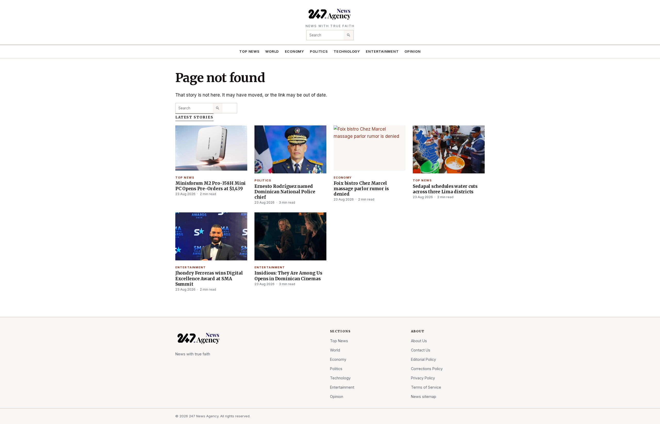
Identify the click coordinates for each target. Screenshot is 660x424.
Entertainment (382, 51)
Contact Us (420, 350)
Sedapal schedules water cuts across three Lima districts (445, 189)
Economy (294, 51)
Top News (249, 51)
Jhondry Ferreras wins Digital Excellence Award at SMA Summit (209, 278)
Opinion (413, 51)
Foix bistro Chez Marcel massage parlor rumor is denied (361, 188)
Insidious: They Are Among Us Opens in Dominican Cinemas (288, 275)
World (272, 51)
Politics (319, 51)
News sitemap (423, 396)
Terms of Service (426, 387)
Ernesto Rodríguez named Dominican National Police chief (284, 191)
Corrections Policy (427, 368)
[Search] (348, 35)
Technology (347, 51)
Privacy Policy (423, 378)
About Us (419, 341)
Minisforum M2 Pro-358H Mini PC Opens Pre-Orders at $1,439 (210, 185)
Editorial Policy (423, 359)
